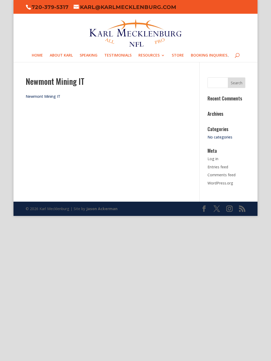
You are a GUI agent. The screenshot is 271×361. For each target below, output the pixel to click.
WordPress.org (220, 183)
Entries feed (217, 166)
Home (37, 55)
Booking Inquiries (209, 55)
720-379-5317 (50, 7)
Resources (149, 55)
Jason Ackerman (102, 208)
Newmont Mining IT (43, 96)
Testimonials (118, 55)
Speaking (88, 55)
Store (178, 55)
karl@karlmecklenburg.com (128, 7)
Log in (212, 158)
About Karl (61, 55)
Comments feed (221, 174)
